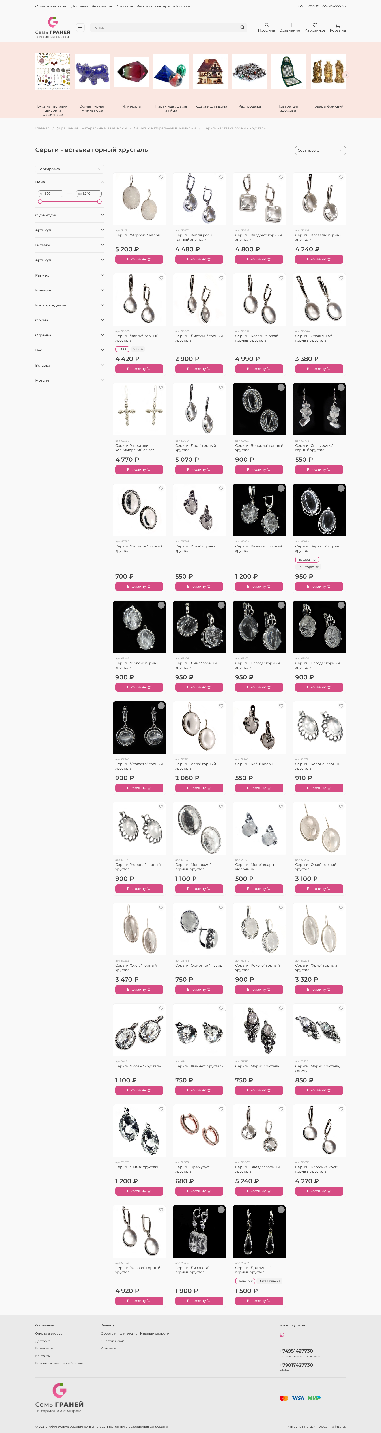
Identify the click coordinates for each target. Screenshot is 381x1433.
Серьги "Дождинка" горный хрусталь (253, 1270)
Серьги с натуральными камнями (165, 128)
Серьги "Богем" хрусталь (138, 1066)
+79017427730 (333, 6)
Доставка (79, 6)
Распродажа (249, 106)
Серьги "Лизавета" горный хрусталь (192, 1270)
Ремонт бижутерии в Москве (163, 6)
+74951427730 (307, 6)
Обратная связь (113, 1341)
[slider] (40, 201)
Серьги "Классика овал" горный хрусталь (256, 338)
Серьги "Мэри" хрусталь (257, 1066)
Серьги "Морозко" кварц (137, 235)
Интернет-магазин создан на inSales (316, 1427)
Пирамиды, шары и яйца (171, 108)
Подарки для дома (210, 106)
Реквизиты (102, 6)
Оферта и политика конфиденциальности (135, 1334)
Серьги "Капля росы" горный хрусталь (194, 237)
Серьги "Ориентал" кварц (198, 965)
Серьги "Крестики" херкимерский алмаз (134, 447)
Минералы (131, 106)
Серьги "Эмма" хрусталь (137, 1167)
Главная (42, 128)
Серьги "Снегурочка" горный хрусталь (314, 447)
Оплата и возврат (51, 6)
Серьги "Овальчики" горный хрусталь (313, 338)
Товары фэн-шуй (328, 106)
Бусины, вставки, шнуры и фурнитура (52, 110)
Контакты (124, 6)
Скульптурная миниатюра (92, 108)
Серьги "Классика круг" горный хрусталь (316, 1169)
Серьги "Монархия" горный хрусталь (193, 867)
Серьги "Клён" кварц (254, 764)
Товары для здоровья (288, 108)
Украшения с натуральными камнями (92, 128)
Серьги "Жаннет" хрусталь (199, 1066)
